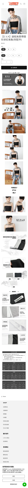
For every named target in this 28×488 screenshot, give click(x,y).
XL (13, 55)
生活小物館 (6, 428)
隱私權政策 (6, 451)
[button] (3, 4)
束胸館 (5, 414)
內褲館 (5, 417)
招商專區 (5, 441)
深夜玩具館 (6, 421)
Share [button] (4, 396)
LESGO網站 (6, 437)
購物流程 (5, 454)
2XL (19, 55)
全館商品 (5, 407)
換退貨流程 (6, 461)
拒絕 (13, 480)
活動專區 (5, 410)
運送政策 (5, 458)
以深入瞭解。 (18, 472)
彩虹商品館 (6, 424)
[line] (24, 484)
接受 (13, 476)
